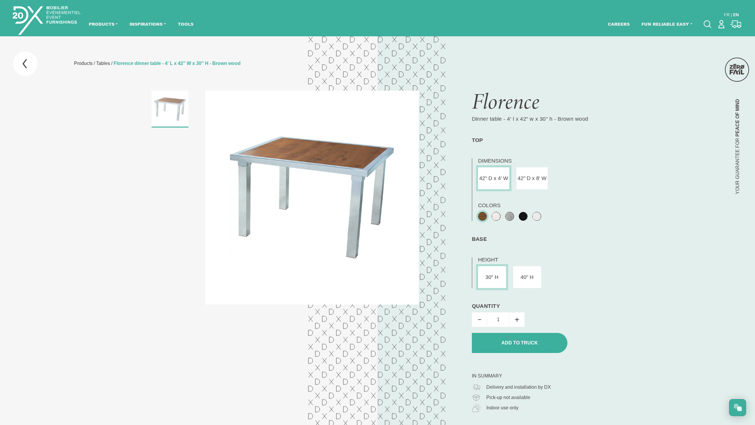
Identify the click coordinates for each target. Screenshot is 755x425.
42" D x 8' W (532, 178)
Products (101, 24)
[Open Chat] (737, 407)
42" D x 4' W (493, 178)
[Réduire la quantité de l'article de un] (479, 319)
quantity (486, 306)
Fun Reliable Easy (665, 24)
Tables (103, 63)
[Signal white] (536, 216)
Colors (489, 205)
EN (736, 14)
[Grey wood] (509, 216)
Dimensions (495, 161)
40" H (527, 277)
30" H (491, 277)
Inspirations (146, 24)
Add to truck (519, 342)
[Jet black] (523, 216)
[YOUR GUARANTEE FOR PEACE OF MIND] (737, 70)
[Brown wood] (482, 216)
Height (488, 260)
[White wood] (496, 216)
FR (727, 14)
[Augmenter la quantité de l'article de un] (517, 319)
